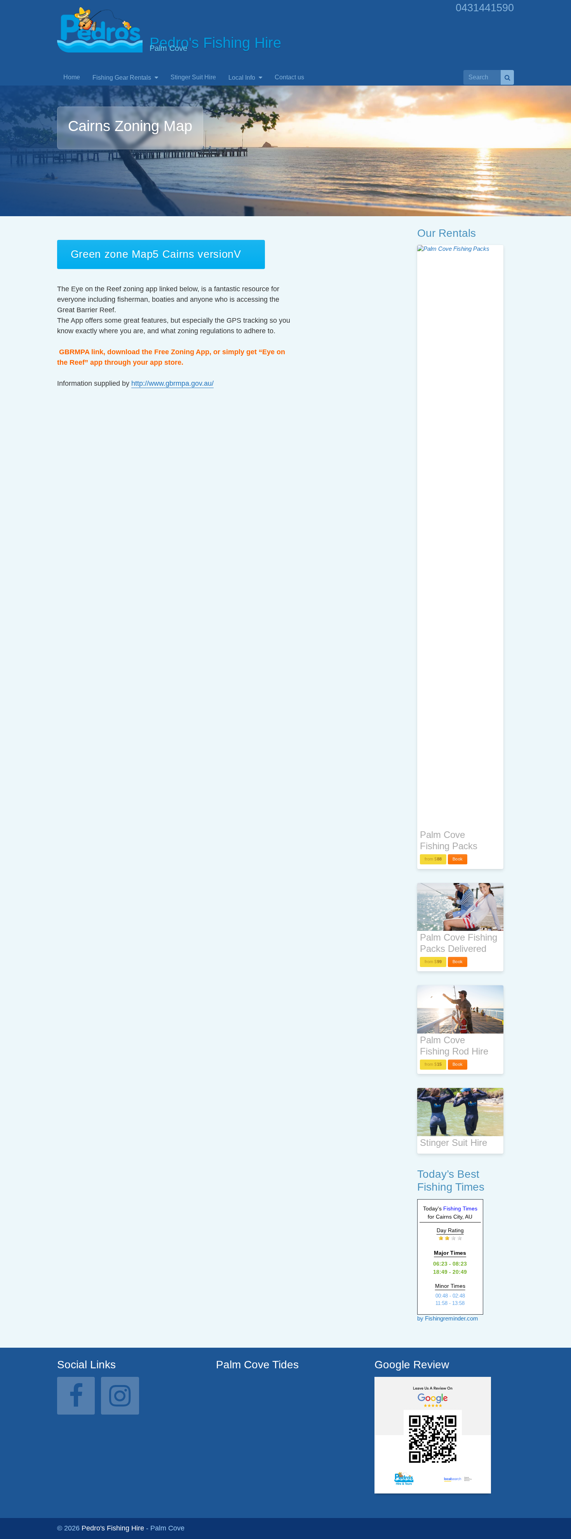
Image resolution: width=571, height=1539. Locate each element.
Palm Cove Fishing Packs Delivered (458, 943)
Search (507, 77)
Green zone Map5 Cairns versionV (156, 254)
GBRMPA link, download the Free (114, 352)
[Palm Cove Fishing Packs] (460, 536)
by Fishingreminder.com (447, 1318)
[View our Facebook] (76, 1396)
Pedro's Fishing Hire (113, 1528)
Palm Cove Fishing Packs (448, 840)
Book (458, 859)
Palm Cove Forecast (257, 1462)
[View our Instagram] (120, 1396)
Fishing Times (460, 1208)
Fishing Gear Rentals (122, 77)
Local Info (242, 77)
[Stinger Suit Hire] (460, 1112)
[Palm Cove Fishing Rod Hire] (460, 1009)
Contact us (289, 77)
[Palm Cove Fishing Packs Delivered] (460, 907)
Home (71, 77)
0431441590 (485, 8)
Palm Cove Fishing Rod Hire (454, 1045)
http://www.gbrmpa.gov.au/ (172, 383)
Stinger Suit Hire (193, 77)
